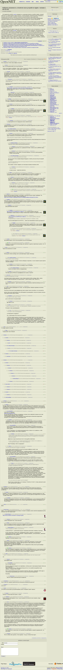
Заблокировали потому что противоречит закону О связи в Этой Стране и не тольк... (24, 117)
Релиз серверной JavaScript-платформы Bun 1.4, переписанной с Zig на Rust (55, 73)
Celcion (10, 446)
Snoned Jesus (6, 509)
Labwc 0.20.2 (52, 101)
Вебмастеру (60, 668)
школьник (8, 356)
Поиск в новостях (51, 22)
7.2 (50, 129)
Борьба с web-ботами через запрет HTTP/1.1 (54, 42)
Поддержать (54, 668)
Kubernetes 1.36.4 (53, 112)
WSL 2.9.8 (52, 93)
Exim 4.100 (52, 109)
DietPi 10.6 (52, 120)
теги (49, 1)
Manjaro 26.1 (52, 119)
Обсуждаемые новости (55, 54)
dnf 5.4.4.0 (52, 105)
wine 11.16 (52, 95)
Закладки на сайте (5, 667)
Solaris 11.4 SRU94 (53, 124)
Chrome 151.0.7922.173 (54, 104)
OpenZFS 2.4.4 (53, 96)
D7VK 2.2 (52, 89)
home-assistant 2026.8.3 (54, 92)
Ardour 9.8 (52, 111)
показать (10, 117)
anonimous (10, 295)
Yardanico (9, 49)
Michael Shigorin (16, 378)
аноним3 (8, 71)
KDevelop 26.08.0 (53, 100)
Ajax (25, 59)
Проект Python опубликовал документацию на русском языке (54, 70)
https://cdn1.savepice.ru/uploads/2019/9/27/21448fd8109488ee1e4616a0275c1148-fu (21, 197)
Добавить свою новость (53, 24)
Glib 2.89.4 (52, 90)
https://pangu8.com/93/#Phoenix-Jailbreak (15, 211)
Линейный (33, 59)
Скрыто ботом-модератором (19, 337)
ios (12, 53)
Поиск (46, 1)
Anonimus (8, 124)
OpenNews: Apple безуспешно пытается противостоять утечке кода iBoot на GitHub (21, 43)
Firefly (11, 172)
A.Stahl (8, 252)
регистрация (54, 0)
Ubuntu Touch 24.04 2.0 (54, 123)
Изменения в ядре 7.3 (51, 131)
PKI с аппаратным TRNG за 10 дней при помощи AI (54, 39)
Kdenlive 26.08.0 (53, 102)
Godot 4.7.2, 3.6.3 (53, 91)
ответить (14, 61)
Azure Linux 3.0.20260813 (54, 118)
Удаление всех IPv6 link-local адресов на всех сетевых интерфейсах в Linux (54, 45)
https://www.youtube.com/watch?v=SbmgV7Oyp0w (13, 515)
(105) (8, 59)
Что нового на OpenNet (52, 21)
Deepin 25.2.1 (52, 121)
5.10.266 (58, 128)
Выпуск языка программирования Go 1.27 (53, 64)
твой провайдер (8, 397)
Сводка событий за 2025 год (53, 32)
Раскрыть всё (40, 59)
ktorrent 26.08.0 (53, 103)
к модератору (25, 61)
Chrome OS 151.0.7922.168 (55, 115)
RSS (45, 59)
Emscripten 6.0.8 (53, 110)
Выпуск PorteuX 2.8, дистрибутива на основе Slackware (54, 80)
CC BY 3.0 (7, 50)
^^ (20, 79)
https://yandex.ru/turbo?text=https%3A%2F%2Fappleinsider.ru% (20, 88)
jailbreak (15, 53)
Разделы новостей (52, 19)
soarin (9, 115)
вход (51, 0)
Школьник (10, 79)
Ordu (5, 504)
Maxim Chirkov (59, 667)
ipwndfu (14, 30)
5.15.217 (55, 128)
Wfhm (6, 330)
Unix (52, 9)
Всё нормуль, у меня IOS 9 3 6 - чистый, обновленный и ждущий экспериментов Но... (27, 230)
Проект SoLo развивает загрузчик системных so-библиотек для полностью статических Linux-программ (54, 77)
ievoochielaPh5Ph (10, 411)
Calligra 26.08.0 (53, 98)
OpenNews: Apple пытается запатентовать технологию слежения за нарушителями (20, 47)
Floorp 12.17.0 (53, 97)
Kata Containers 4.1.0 (54, 107)
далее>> (60, 113)
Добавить (49, 668)
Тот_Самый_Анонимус (12, 128)
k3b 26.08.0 (52, 99)
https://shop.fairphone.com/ (9, 413)
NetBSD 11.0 (52, 122)
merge (53, 129)
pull (55, 129)
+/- (36, 59)
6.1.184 (52, 128)
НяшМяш (12, 108)
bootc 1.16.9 (52, 106)
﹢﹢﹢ (18, 61)
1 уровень (29, 59)
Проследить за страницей (6, 668)
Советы (55, 36)
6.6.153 (48, 128)
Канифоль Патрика (14, 142)
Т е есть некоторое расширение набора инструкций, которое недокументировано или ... (28, 191)
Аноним (5, 61)
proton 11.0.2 (52, 94)
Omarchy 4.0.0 (53, 117)
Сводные (58, 19)
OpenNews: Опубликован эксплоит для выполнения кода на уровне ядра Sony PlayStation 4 (22, 44)
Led (8, 348)
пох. (9, 242)
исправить (40, 41)
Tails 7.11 (52, 116)
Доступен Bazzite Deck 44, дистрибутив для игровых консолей (54, 61)
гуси (4, 326)
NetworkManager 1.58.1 (54, 108)
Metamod (9, 205)
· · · (20, 61)
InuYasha (10, 419)
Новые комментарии (52, 23)
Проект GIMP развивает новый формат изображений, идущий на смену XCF (55, 58)
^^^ (19, 71)
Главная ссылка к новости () (15, 42)
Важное (55, 28)
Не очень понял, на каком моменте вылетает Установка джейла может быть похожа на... (26, 235)
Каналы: (49, 18)
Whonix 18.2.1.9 (53, 125)
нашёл (14, 14)
